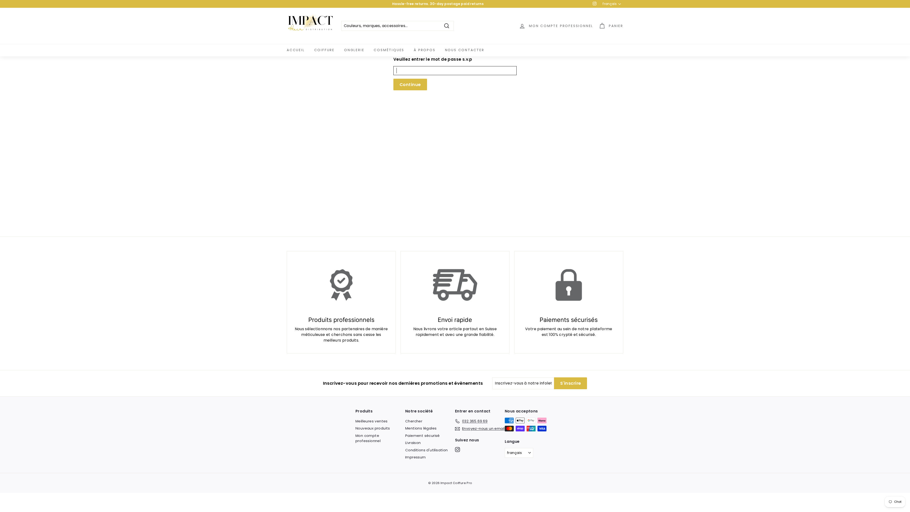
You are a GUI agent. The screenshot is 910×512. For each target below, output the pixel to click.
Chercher (413, 421)
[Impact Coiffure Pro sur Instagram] (457, 449)
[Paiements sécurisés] (569, 284)
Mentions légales (421, 428)
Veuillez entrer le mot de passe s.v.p (432, 59)
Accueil (296, 50)
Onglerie (354, 50)
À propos (424, 50)
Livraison (413, 442)
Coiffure (324, 50)
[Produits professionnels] (341, 284)
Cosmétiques (389, 50)
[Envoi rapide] (455, 284)
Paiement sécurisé (422, 435)
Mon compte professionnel (368, 438)
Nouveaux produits (372, 428)
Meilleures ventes (371, 421)
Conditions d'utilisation (426, 450)
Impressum (415, 457)
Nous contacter (464, 50)
